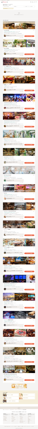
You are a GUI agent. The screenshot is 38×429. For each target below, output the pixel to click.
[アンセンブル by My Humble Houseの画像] (19, 333)
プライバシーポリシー (12, 426)
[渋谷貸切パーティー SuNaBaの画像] (19, 79)
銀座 (21, 409)
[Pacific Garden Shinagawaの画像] (19, 170)
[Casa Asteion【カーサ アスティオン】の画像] (19, 152)
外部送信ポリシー (15, 426)
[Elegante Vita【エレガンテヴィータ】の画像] (19, 134)
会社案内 (5, 426)
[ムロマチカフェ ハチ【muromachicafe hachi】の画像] (19, 206)
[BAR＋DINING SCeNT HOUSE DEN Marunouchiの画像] (19, 369)
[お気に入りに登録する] (33, 30)
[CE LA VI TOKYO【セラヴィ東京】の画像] (19, 297)
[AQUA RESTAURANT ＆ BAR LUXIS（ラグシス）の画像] (19, 279)
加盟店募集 (22, 426)
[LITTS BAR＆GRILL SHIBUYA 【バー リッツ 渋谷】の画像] (19, 98)
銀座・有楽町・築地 (19, 409)
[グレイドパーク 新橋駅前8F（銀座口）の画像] (19, 315)
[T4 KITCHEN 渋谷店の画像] (19, 25)
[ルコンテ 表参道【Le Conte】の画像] (19, 61)
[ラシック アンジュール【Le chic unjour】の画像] (19, 351)
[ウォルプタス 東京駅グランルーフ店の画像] (19, 242)
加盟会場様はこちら (19, 426)
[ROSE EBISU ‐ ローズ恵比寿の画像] (19, 260)
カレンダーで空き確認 (29, 72)
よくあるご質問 (32, 426)
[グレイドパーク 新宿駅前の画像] (19, 224)
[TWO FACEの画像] (19, 188)
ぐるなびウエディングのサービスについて (27, 426)
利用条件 (9, 426)
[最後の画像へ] (34, 25)
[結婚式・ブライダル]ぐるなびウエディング (6, 409)
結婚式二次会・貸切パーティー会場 (13, 409)
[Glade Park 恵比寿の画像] (19, 43)
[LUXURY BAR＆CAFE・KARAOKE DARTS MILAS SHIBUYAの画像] (19, 116)
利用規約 (7, 426)
